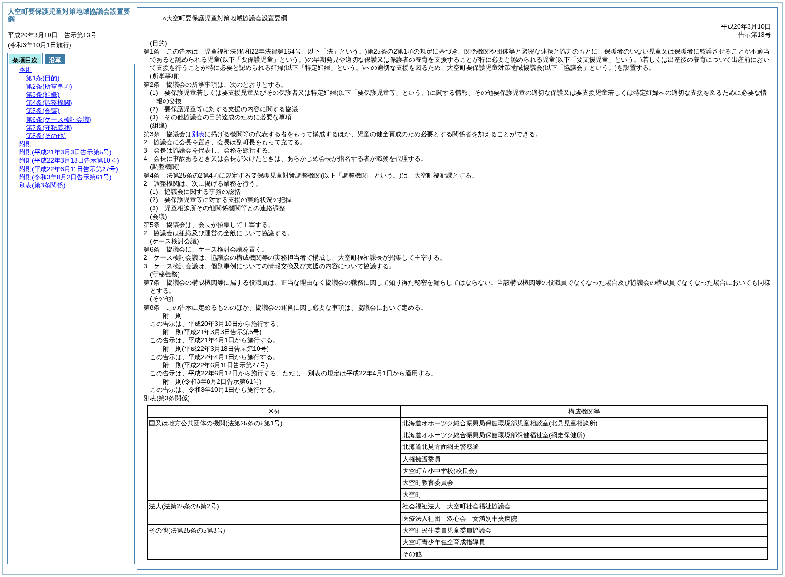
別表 (198, 134)
